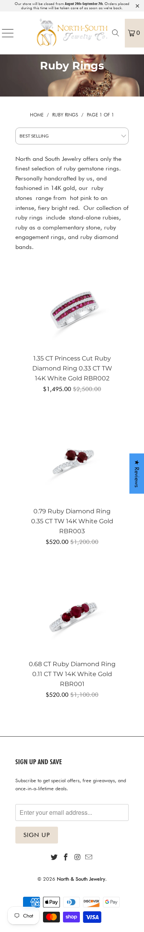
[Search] (115, 33)
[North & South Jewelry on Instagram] (77, 857)
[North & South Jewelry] (72, 32)
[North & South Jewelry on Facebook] (65, 857)
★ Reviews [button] (137, 473)
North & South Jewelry (81, 879)
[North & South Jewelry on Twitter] (54, 857)
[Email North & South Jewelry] (89, 857)
